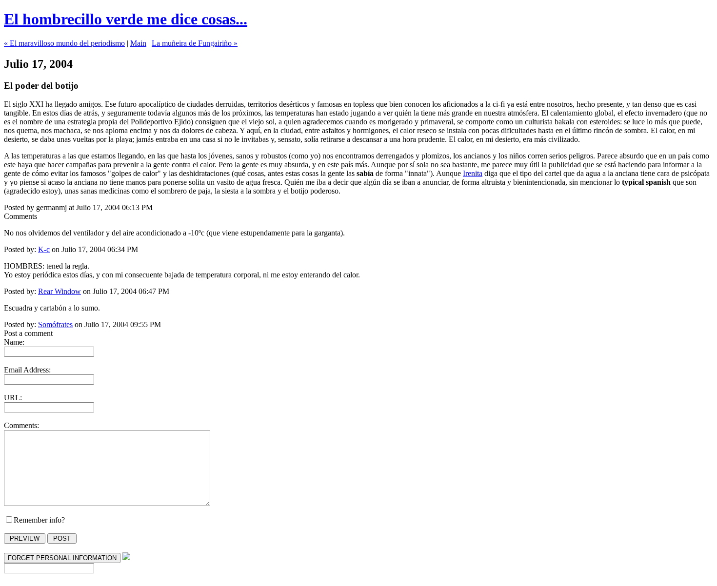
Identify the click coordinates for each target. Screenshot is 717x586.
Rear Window (59, 291)
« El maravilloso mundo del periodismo (64, 43)
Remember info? (39, 520)
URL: (13, 397)
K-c (44, 249)
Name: (14, 342)
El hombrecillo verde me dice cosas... (125, 19)
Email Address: (27, 370)
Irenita (472, 173)
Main (138, 43)
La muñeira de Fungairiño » (195, 43)
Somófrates (55, 324)
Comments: (21, 425)
